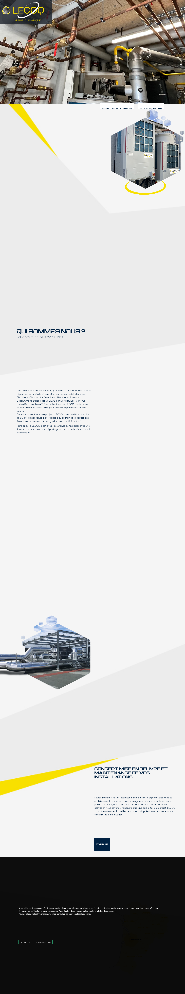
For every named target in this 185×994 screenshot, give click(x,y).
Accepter (25, 942)
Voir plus (102, 844)
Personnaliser (43, 942)
